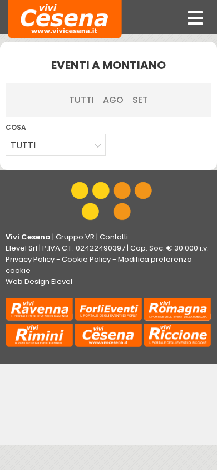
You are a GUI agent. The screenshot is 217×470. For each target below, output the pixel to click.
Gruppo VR (75, 237)
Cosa (16, 127)
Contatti (114, 237)
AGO (113, 100)
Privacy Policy (30, 259)
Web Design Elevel (39, 281)
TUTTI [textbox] (23, 145)
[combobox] (56, 145)
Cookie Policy (86, 259)
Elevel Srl (21, 248)
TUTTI (81, 100)
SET (140, 100)
